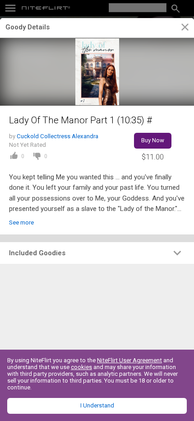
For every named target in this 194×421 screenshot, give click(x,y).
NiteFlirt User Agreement (129, 360)
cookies (81, 367)
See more (21, 222)
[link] (185, 28)
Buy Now (152, 140)
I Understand (97, 405)
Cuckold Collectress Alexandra (57, 136)
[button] (97, 253)
